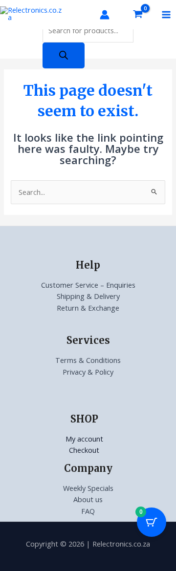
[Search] (64, 55)
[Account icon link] (105, 15)
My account (84, 439)
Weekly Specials (88, 488)
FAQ (88, 511)
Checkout (84, 450)
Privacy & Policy (88, 372)
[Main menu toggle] (166, 14)
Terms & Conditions (88, 360)
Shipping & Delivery (88, 296)
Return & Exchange (88, 308)
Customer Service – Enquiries (88, 285)
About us (88, 499)
